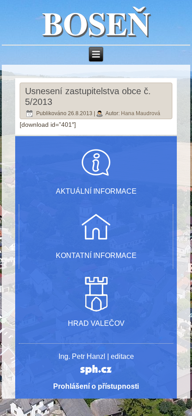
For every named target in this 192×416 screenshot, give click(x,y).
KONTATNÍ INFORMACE (96, 255)
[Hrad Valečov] (96, 310)
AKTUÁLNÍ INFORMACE (96, 191)
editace (122, 356)
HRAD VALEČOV (96, 323)
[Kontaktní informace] (96, 242)
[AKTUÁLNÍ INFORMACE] (96, 178)
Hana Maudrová (140, 113)
